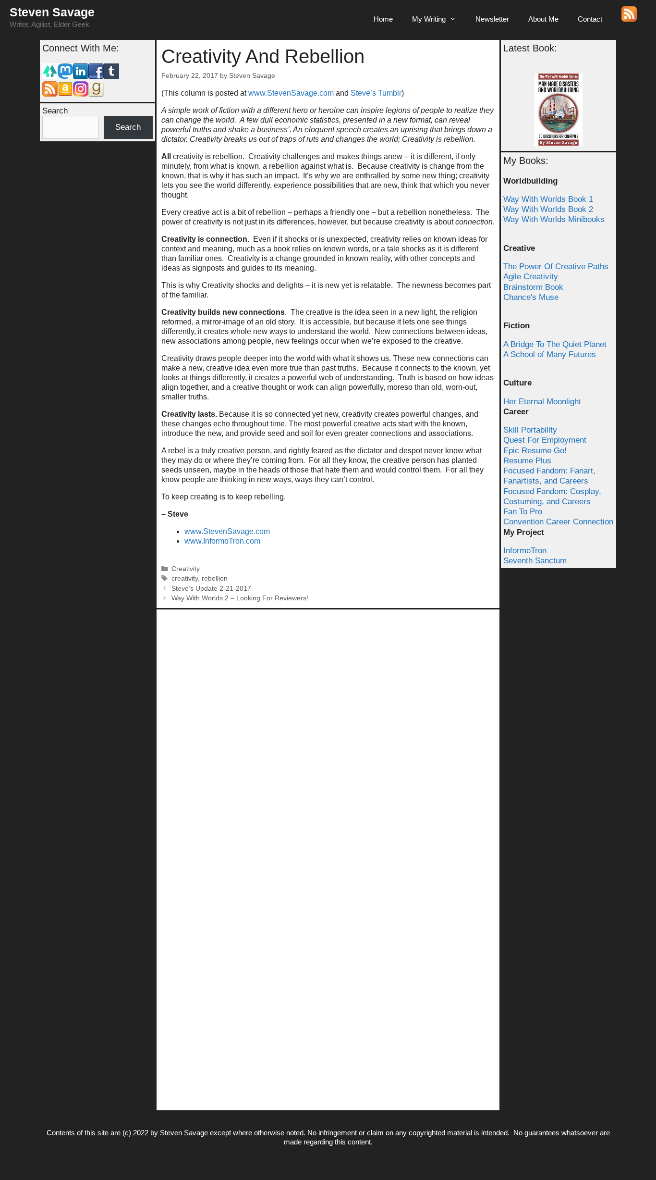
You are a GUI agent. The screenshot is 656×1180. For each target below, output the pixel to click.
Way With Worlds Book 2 (548, 209)
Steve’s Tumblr (376, 93)
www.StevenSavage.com (292, 93)
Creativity (185, 568)
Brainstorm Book (533, 287)
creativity (184, 578)
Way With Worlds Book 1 (548, 199)
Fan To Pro (522, 511)
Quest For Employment (544, 440)
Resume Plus (527, 460)
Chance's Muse (531, 297)
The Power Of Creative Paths (555, 266)
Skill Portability (530, 430)
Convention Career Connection (558, 521)
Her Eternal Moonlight (542, 401)
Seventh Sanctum (535, 560)
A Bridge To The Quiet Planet (555, 344)
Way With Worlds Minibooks (554, 219)
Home (383, 19)
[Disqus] (328, 734)
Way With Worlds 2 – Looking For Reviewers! (239, 598)
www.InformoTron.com (222, 541)
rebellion (215, 578)
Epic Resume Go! (535, 450)
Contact (590, 19)
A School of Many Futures (549, 354)
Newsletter (492, 19)
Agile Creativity (530, 276)
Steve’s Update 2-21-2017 (211, 588)
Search (55, 110)
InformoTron (525, 550)
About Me (543, 19)
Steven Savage (52, 12)
